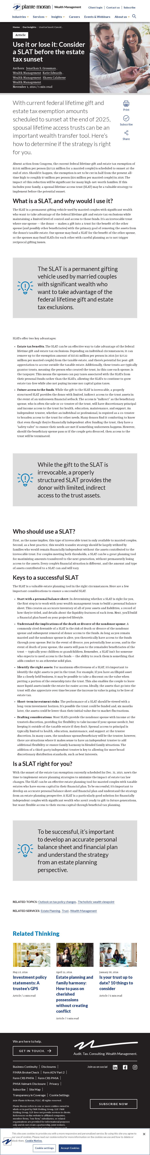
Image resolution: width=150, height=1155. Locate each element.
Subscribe (129, 7)
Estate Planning (50, 910)
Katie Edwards (52, 73)
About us (121, 16)
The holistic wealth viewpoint (96, 901)
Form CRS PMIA (48, 1078)
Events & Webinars (97, 16)
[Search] (134, 16)
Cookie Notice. (33, 1140)
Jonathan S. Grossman (41, 68)
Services (38, 16)
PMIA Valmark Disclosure (29, 1083)
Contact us (113, 7)
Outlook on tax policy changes (57, 901)
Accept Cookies (70, 1148)
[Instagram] (135, 1067)
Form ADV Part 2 (54, 1072)
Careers (74, 16)
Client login (95, 7)
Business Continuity (25, 1066)
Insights (56, 16)
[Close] (144, 1134)
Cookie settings (59, 1095)
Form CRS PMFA (23, 1078)
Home (16, 27)
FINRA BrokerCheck (26, 1072)
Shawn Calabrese (54, 78)
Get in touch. (32, 1051)
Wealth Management (27, 73)
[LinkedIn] (115, 1067)
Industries (19, 16)
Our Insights (29, 27)
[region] (75, 1141)
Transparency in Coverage (29, 1095)
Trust (65, 910)
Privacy (54, 1083)
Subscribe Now (113, 1104)
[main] (75, 577)
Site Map (35, 1089)
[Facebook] (125, 1067)
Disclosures (48, 1066)
